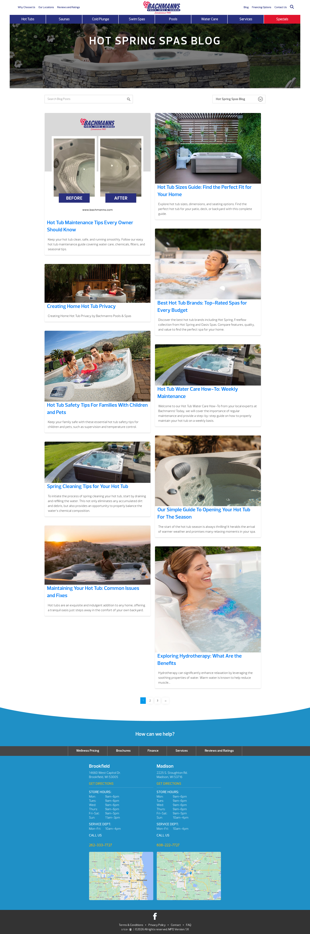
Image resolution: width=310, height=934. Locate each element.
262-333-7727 (100, 845)
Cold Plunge (100, 19)
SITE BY (125, 929)
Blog (246, 7)
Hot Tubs (27, 19)
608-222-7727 (168, 845)
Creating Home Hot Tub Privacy (81, 306)
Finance (153, 751)
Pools (173, 19)
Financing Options (261, 7)
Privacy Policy (157, 925)
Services (245, 19)
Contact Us (280, 7)
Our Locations (46, 7)
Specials (282, 19)
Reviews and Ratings (68, 7)
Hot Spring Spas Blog (230, 99)
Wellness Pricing (87, 751)
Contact (176, 925)
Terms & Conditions (131, 925)
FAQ (188, 925)
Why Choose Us (26, 7)
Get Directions (101, 784)
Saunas (64, 19)
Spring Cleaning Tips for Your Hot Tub (87, 486)
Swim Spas (137, 19)
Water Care (209, 19)
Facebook (155, 916)
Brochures (123, 751)
